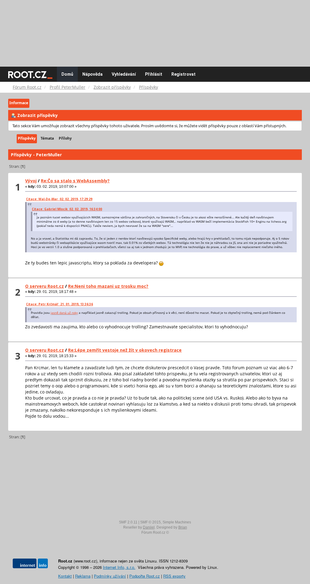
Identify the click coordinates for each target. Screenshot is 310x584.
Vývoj (31, 181)
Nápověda (92, 74)
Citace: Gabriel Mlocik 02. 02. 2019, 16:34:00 (67, 209)
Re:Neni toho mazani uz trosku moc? (108, 286)
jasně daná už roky (64, 312)
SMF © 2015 (150, 522)
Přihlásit (153, 74)
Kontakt (65, 576)
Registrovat (183, 74)
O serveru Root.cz (44, 286)
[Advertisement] (155, 30)
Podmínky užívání (110, 576)
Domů (67, 74)
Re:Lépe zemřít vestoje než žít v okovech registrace (125, 350)
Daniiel (149, 527)
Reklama (83, 576)
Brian (182, 527)
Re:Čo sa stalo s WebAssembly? (75, 181)
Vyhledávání (124, 74)
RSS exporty (174, 576)
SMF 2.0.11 (128, 522)
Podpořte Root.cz (144, 576)
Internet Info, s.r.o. (119, 567)
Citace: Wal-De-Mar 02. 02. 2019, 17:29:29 (59, 199)
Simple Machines (177, 522)
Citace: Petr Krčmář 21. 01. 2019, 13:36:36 (59, 304)
